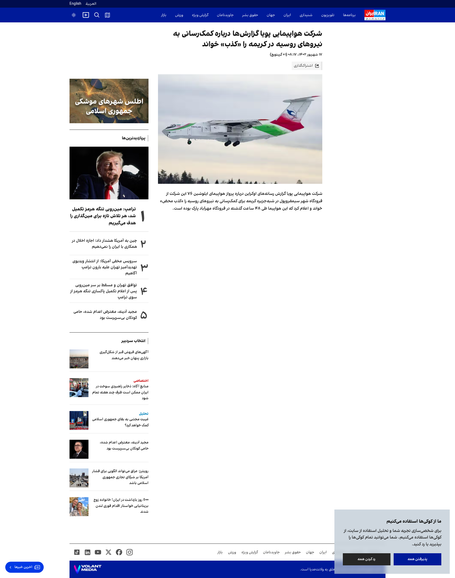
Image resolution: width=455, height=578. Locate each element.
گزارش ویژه (200, 15)
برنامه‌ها (349, 15)
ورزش (179, 15)
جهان (271, 15)
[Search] (97, 15)
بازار (163, 15)
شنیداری (306, 15)
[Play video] (86, 15)
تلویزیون (327, 15)
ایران (287, 15)
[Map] (107, 15)
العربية (91, 4)
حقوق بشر (250, 15)
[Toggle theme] (74, 15)
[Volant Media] (87, 569)
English (75, 4)
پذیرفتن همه (417, 559)
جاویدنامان (225, 15)
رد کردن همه (367, 559)
